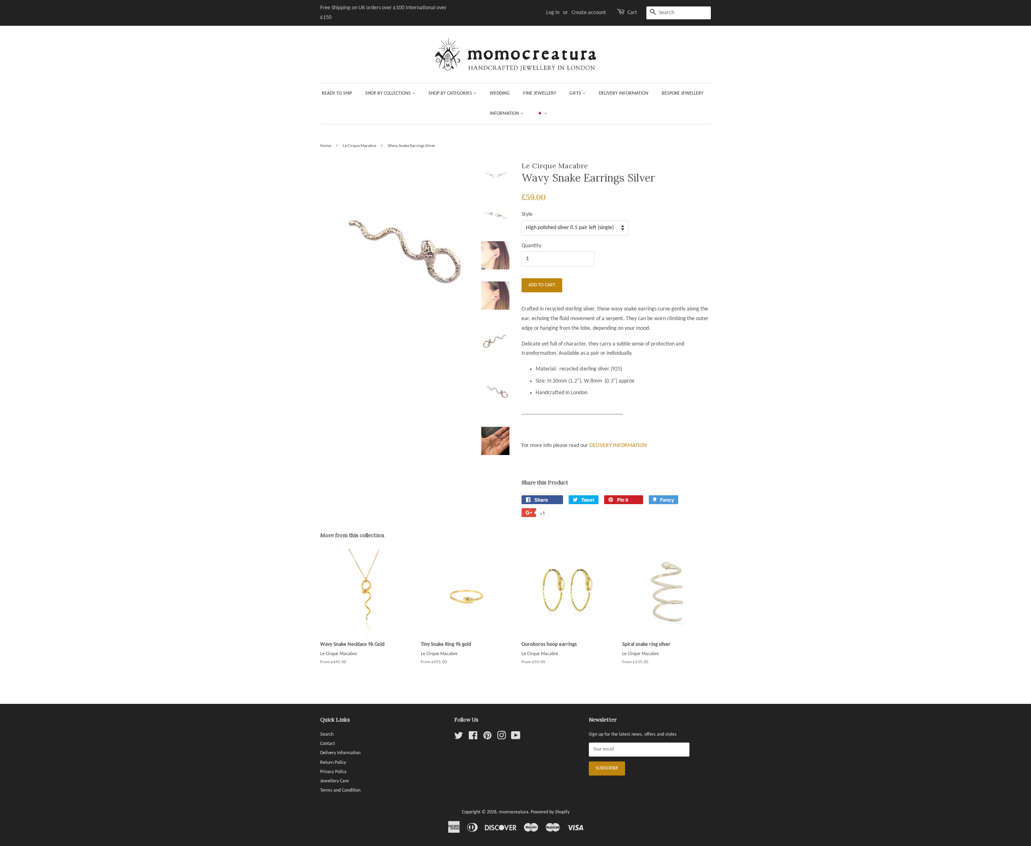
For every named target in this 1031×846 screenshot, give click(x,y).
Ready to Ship (337, 93)
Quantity (531, 246)
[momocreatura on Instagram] (501, 737)
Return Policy (333, 762)
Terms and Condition (340, 790)
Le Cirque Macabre (359, 146)
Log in (552, 13)
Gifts (575, 93)
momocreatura (513, 812)
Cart (632, 13)
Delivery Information (623, 93)
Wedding (500, 93)
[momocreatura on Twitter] (458, 737)
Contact (327, 743)
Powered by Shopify (550, 812)
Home (325, 146)
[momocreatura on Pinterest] (487, 737)
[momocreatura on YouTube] (515, 737)
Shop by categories (451, 93)
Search (326, 734)
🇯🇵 (540, 113)
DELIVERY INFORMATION (618, 446)
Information (505, 113)
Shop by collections (388, 93)
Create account (588, 13)
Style (527, 214)
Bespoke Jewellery (683, 93)
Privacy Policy (333, 771)
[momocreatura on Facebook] (473, 737)
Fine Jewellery (539, 93)
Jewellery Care (334, 781)
